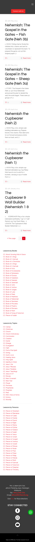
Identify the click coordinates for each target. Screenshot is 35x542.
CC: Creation (7, 338)
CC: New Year (7, 381)
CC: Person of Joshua (10, 441)
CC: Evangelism (8, 346)
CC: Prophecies (8, 388)
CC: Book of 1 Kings (10, 257)
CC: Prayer (6, 383)
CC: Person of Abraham (11, 411)
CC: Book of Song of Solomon (13, 313)
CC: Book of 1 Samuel (10, 259)
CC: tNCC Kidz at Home (11, 395)
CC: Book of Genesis (10, 280)
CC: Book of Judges (10, 290)
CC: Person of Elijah (9, 423)
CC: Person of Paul (9, 451)
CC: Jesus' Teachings (10, 371)
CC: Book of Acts (9, 268)
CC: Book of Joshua (10, 287)
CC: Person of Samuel (10, 462)
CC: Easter (6, 341)
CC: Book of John (9, 285)
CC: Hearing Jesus (9, 357)
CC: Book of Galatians (10, 278)
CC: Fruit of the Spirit (10, 350)
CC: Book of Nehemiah (11, 299)
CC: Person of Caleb (10, 416)
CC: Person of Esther (10, 427)
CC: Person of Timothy (11, 470)
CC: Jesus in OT (8, 374)
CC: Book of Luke (9, 292)
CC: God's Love (8, 355)
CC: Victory (7, 397)
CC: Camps (7, 327)
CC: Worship (7, 399)
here (12, 499)
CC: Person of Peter (9, 453)
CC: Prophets (7, 390)
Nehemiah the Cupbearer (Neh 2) (16, 118)
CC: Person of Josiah (10, 444)
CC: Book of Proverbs (10, 304)
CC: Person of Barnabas (11, 413)
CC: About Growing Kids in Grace (14, 254)
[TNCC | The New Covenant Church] (17, 4)
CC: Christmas (8, 329)
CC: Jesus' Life (8, 364)
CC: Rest (6, 392)
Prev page (11, 238)
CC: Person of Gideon (10, 430)
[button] (30, 512)
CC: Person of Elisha (10, 425)
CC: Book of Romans (10, 308)
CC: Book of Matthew (10, 297)
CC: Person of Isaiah (10, 315)
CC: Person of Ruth (9, 460)
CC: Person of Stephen (11, 467)
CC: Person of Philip (9, 455)
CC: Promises (7, 385)
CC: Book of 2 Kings (10, 264)
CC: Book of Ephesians (11, 273)
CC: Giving (6, 353)
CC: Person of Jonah (10, 437)
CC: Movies (7, 376)
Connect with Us (18, 11)
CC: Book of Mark (9, 294)
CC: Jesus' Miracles (9, 367)
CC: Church (7, 331)
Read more (27, 58)
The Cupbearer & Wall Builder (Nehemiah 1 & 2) (17, 202)
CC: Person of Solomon (11, 465)
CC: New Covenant (9, 378)
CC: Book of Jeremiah (10, 282)
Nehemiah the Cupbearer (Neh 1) (16, 158)
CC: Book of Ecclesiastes (11, 271)
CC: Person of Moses (10, 446)
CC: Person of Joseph (10, 439)
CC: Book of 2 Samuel (10, 266)
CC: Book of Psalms (10, 306)
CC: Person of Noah (10, 448)
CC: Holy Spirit (8, 360)
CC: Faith (6, 348)
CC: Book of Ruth (9, 311)
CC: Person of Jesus (10, 434)
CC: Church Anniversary (11, 334)
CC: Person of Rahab (10, 458)
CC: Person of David (10, 420)
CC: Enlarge (7, 343)
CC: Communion (8, 336)
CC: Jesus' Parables (9, 369)
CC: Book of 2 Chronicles (11, 261)
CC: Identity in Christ (10, 362)
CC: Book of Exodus (10, 275)
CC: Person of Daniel (10, 418)
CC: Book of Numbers (10, 301)
